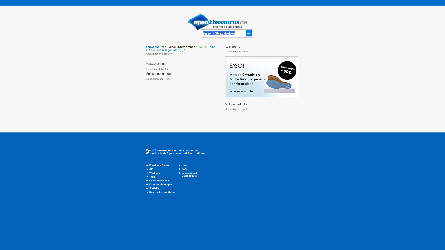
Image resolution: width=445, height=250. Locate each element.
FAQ (184, 169)
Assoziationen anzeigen (159, 53)
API (151, 169)
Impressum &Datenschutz (189, 174)
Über (184, 165)
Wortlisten (155, 173)
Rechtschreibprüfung (162, 192)
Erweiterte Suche (159, 165)
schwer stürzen (156, 46)
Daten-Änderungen (160, 184)
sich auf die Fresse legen (180, 48)
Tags (152, 176)
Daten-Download (159, 180)
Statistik (154, 188)
